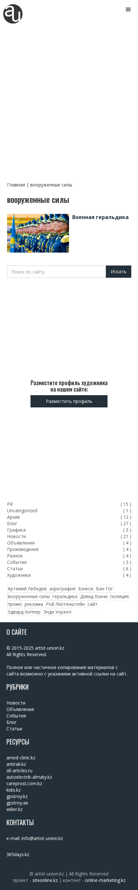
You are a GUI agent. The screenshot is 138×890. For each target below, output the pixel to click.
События (16, 716)
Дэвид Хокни (94, 596)
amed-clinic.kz (20, 758)
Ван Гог (104, 588)
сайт (93, 604)
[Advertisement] (69, 102)
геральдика (65, 596)
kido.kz (13, 790)
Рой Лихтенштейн (65, 604)
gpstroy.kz (17, 796)
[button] (128, 9)
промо (15, 604)
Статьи (14, 728)
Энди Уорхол (57, 612)
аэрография (62, 588)
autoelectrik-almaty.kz (29, 777)
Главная (16, 185)
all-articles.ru (19, 770)
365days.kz (17, 854)
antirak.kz (16, 764)
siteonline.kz (45, 880)
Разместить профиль (69, 401)
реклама (34, 604)
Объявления (20, 709)
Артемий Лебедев (27, 588)
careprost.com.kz (24, 783)
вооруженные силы (29, 596)
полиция (119, 596)
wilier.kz (14, 809)
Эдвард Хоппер (24, 612)
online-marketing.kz (105, 880)
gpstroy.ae (17, 803)
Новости (15, 703)
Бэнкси (85, 588)
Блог (11, 722)
